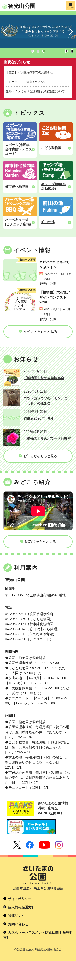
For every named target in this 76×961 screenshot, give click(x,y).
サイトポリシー (20, 899)
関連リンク (16, 915)
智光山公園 (21, 5)
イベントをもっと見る (40, 331)
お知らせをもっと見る (40, 456)
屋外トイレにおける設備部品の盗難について (35, 91)
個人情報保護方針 (21, 907)
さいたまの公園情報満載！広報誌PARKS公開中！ (53, 808)
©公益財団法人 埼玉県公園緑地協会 (38, 949)
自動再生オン (66, 51)
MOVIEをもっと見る (40, 541)
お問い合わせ (18, 924)
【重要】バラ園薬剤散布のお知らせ (29, 72)
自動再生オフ (72, 51)
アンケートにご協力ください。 (26, 81)
